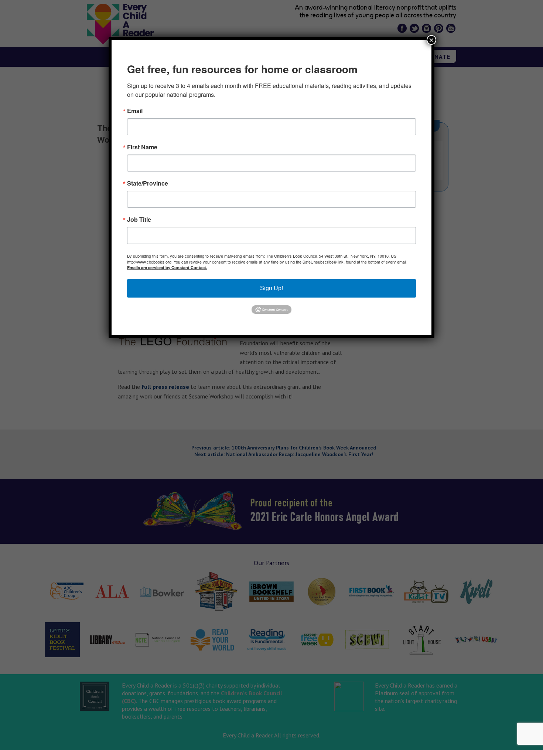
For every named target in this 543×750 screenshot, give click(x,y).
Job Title (139, 220)
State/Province (147, 183)
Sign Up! (271, 288)
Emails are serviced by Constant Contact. (167, 267)
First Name (142, 147)
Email (135, 111)
